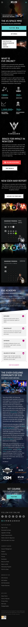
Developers (4, 559)
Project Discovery (5, 585)
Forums (3, 556)
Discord (6, 447)
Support (3, 551)
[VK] (24, 516)
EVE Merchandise (5, 582)
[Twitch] (13, 516)
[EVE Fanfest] (20, 478)
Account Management (6, 549)
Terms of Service (5, 598)
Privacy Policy (4, 601)
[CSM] (7, 477)
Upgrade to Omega (5, 532)
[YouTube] (9, 516)
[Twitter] (6, 516)
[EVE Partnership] (20, 470)
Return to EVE (4, 564)
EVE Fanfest (14, 412)
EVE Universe (4, 577)
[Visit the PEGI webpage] (3, 617)
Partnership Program (8, 439)
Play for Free (4, 527)
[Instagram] (20, 516)
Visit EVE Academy (14, 365)
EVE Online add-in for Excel (7, 540)
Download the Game (6, 530)
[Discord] (16, 516)
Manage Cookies (5, 606)
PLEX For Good (4, 569)
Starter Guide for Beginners (8, 537)
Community (4, 554)
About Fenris (4, 596)
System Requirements (6, 535)
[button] (26, 2)
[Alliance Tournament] (7, 471)
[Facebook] (2, 516)
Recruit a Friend (5, 561)
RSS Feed (3, 603)
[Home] (14, 3)
